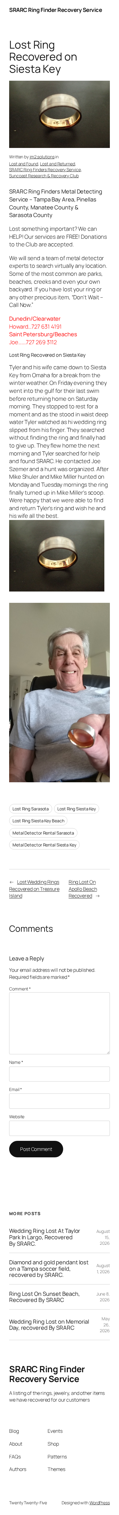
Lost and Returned (57, 164)
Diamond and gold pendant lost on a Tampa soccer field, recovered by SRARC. (48, 1268)
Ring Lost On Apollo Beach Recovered (83, 889)
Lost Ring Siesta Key (76, 809)
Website (16, 1116)
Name (16, 1062)
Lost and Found (23, 164)
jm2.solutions (42, 157)
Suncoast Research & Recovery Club (44, 176)
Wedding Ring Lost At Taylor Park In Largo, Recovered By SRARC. (44, 1237)
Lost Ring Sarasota (31, 809)
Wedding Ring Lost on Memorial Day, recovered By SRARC (49, 1324)
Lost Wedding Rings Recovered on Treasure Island (34, 889)
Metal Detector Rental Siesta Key (44, 845)
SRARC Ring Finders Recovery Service (45, 169)
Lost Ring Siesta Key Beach (38, 821)
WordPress (99, 1503)
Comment (20, 989)
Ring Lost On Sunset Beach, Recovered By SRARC (44, 1297)
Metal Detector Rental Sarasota (43, 833)
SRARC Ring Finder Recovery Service (55, 9)
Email (15, 1089)
